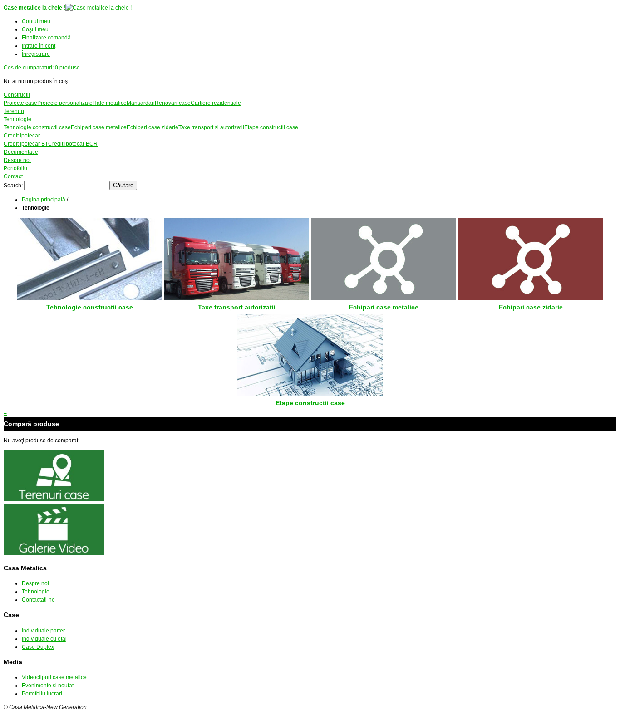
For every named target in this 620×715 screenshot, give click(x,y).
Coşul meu (35, 29)
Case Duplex (38, 647)
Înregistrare (36, 54)
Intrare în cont (38, 46)
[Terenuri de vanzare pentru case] (54, 499)
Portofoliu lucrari (42, 694)
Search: (13, 185)
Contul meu (36, 21)
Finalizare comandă (46, 37)
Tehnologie (35, 591)
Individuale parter (43, 630)
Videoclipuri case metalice (54, 677)
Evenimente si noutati (48, 685)
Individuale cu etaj (44, 639)
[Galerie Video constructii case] (54, 553)
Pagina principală (43, 199)
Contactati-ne (38, 600)
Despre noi (35, 583)
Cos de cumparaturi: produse (42, 67)
